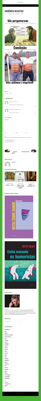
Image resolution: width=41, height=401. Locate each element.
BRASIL (6, 333)
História (6, 13)
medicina (6, 358)
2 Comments (17, 13)
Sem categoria (8, 375)
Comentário (7, 119)
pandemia (6, 369)
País (5, 365)
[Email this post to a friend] (11, 93)
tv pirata (6, 382)
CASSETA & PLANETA (9, 335)
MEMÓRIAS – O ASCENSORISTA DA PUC (31, 185)
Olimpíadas (7, 364)
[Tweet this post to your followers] (7, 93)
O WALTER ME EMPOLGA (28, 152)
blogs (9, 88)
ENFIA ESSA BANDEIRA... (13, 152)
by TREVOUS (20, 393)
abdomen (6, 88)
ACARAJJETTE (7, 329)
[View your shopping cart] (35, 5)
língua (6, 355)
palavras (6, 367)
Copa (6, 338)
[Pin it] (9, 93)
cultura (6, 342)
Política (6, 373)
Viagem (6, 385)
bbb (5, 331)
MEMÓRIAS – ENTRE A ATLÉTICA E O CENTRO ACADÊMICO (20, 186)
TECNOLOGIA (7, 378)
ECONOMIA (7, 344)
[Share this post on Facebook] (5, 93)
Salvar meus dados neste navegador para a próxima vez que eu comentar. (18, 137)
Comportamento (8, 336)
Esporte (6, 346)
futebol (6, 347)
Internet (6, 353)
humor (6, 351)
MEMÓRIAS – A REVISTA (10, 185)
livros (6, 356)
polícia (6, 371)
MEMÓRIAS (7, 360)
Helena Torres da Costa (13, 101)
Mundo (6, 362)
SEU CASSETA (7, 376)
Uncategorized (8, 384)
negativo (12, 88)
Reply (35, 106)
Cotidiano (6, 340)
